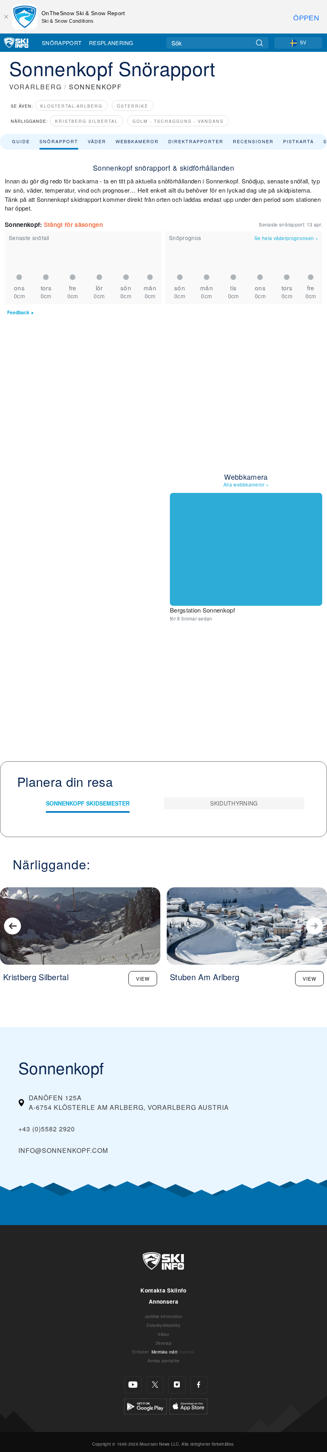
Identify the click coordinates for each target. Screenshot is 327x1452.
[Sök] (259, 43)
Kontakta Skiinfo (163, 1290)
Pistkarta (298, 141)
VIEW (143, 978)
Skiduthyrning (234, 803)
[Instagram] (176, 1384)
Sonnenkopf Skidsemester (88, 803)
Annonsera (163, 1301)
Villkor (163, 1334)
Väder (97, 141)
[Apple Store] (188, 1405)
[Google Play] (145, 1405)
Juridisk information (163, 1316)
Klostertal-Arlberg (71, 106)
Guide (21, 141)
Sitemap (163, 1343)
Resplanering (111, 43)
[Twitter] (155, 1384)
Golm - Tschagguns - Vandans (178, 121)
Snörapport (61, 43)
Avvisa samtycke (164, 1360)
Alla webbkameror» (246, 484)
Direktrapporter (195, 141)
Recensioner (253, 141)
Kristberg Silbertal (86, 121)
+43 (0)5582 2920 (46, 1128)
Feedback (18, 312)
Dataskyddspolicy (163, 1325)
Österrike (132, 106)
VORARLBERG (35, 86)
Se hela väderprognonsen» (286, 237)
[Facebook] (198, 1384)
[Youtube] (133, 1384)
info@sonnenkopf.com (63, 1150)
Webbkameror (137, 141)
